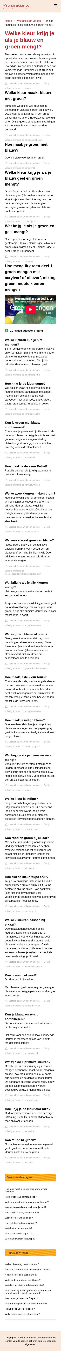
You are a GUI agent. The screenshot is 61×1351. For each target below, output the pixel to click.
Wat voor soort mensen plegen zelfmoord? (27, 1202)
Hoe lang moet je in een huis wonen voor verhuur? (26, 1190)
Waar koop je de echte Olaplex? (21, 1298)
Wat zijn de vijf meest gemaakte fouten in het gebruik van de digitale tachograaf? (28, 1291)
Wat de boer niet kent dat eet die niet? (24, 1285)
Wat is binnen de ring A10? (18, 1233)
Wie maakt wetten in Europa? (20, 1238)
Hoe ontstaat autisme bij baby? (21, 1223)
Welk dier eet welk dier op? (19, 1217)
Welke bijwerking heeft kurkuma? (22, 1264)
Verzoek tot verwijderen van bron (24, 83)
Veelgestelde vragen (29, 20)
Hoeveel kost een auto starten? (21, 1274)
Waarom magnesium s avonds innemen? (26, 1303)
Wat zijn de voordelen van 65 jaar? (23, 1280)
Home (8, 20)
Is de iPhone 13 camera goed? (21, 1196)
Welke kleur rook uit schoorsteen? (22, 1314)
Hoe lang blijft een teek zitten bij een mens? (27, 1269)
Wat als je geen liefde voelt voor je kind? (25, 1207)
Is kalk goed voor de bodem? (20, 1308)
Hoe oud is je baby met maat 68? (22, 1212)
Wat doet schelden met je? (18, 1228)
